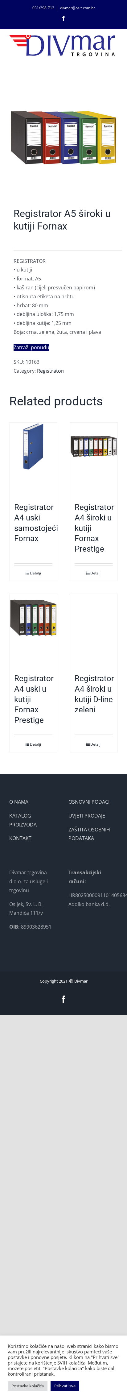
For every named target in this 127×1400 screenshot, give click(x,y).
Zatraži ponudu (31, 347)
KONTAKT (20, 838)
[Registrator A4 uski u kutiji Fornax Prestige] (33, 630)
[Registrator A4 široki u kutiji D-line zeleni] (93, 630)
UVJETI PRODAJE (86, 815)
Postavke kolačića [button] (27, 1386)
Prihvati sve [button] (65, 1386)
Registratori (50, 370)
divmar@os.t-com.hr (77, 7)
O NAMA (18, 801)
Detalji (35, 573)
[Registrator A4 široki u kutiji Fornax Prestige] (93, 459)
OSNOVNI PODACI (88, 801)
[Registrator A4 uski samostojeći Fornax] (33, 459)
